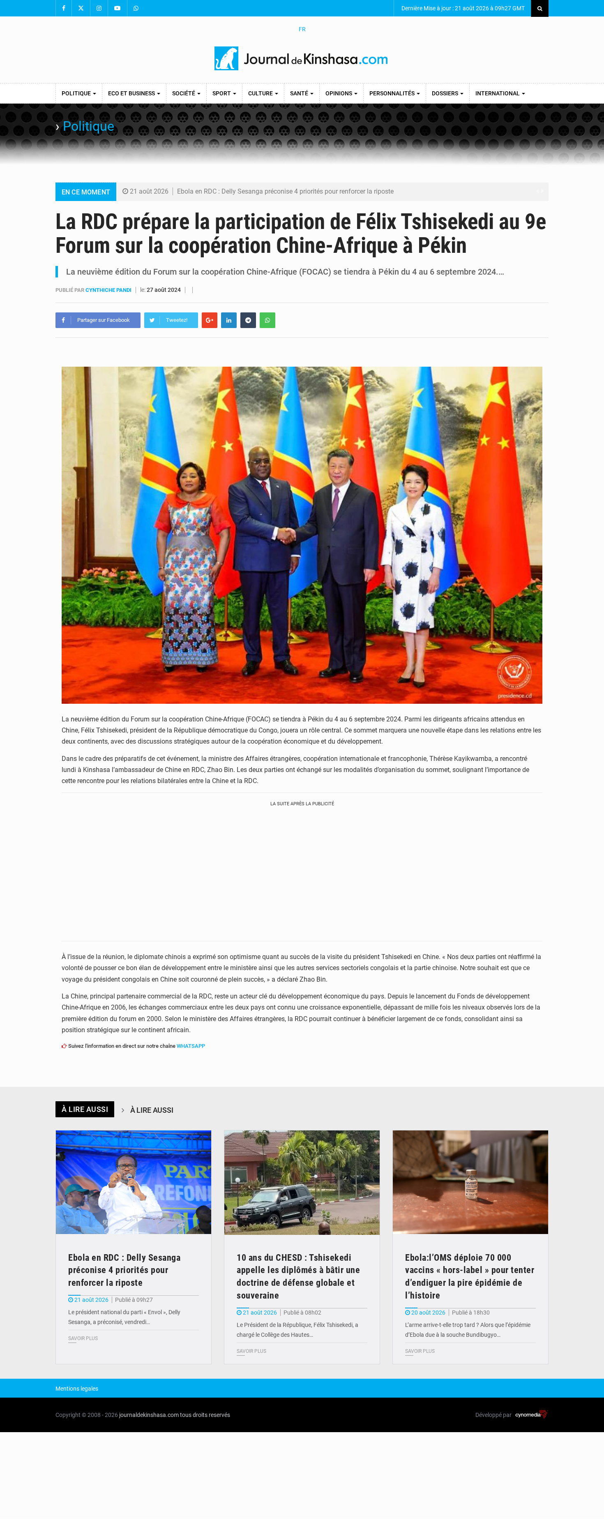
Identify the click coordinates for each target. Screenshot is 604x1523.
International (498, 93)
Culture (261, 93)
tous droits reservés (205, 1415)
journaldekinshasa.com (149, 1415)
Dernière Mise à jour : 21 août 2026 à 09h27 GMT (462, 8)
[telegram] (248, 320)
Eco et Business (132, 93)
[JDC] (302, 58)
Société (184, 93)
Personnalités (392, 93)
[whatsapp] (267, 320)
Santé (299, 93)
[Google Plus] (209, 320)
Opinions (339, 93)
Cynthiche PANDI (109, 290)
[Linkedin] (229, 320)
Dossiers (445, 93)
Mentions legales (76, 1388)
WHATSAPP (191, 1046)
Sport (222, 93)
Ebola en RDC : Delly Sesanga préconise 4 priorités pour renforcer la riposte (285, 191)
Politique (77, 93)
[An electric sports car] (133, 1182)
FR (302, 29)
